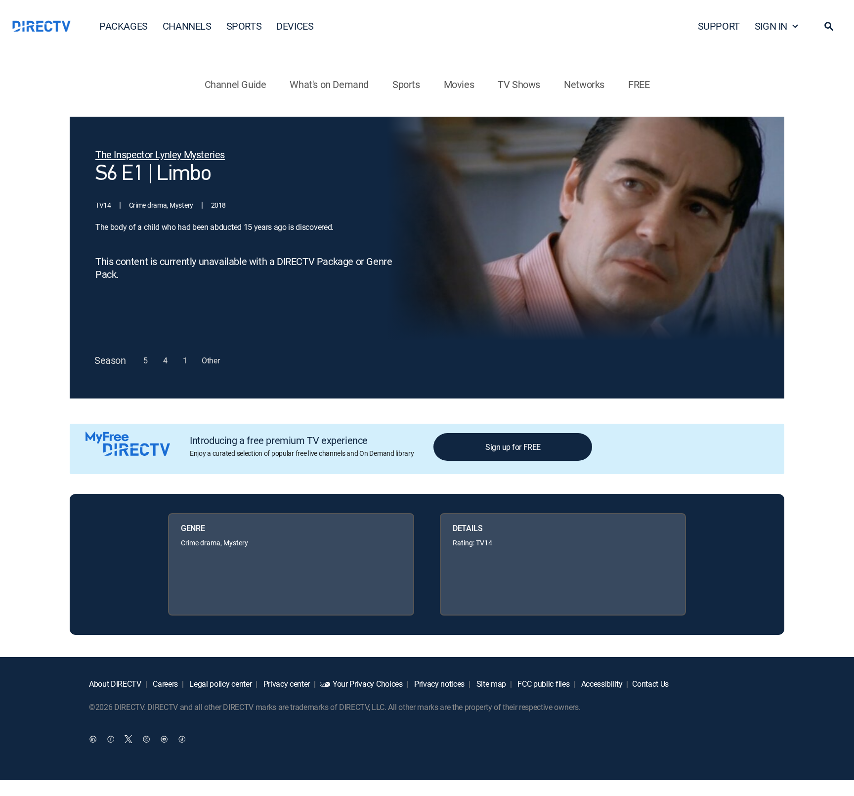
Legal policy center (220, 683)
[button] (828, 26)
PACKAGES (123, 26)
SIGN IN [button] (771, 26)
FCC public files (543, 683)
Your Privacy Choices (368, 683)
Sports (406, 84)
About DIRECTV (115, 683)
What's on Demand (329, 84)
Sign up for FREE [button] (512, 447)
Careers (164, 683)
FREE (638, 84)
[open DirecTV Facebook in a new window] (111, 739)
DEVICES (294, 26)
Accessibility (601, 683)
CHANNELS (187, 26)
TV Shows (519, 84)
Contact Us (650, 683)
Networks (584, 84)
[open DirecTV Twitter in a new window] (128, 739)
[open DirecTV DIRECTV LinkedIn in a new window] (93, 739)
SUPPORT (719, 26)
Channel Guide (235, 84)
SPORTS (244, 26)
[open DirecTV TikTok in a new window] (182, 739)
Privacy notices (438, 683)
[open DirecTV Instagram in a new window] (146, 739)
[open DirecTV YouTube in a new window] (164, 739)
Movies (459, 84)
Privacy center (285, 683)
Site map (490, 683)
